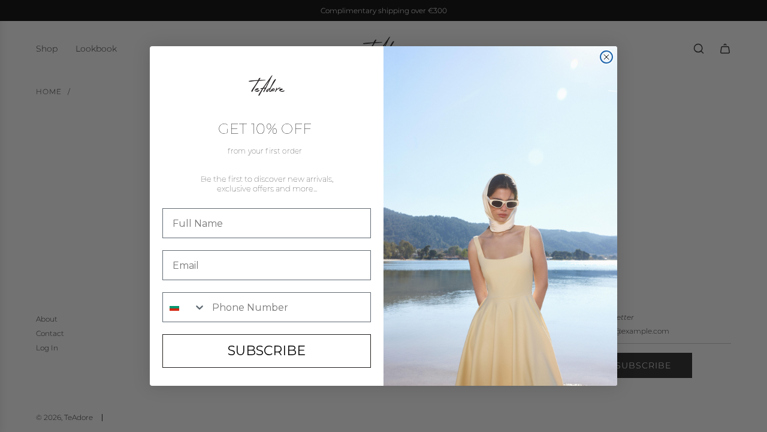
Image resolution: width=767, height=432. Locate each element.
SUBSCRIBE (267, 351)
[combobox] (184, 307)
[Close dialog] (606, 57)
